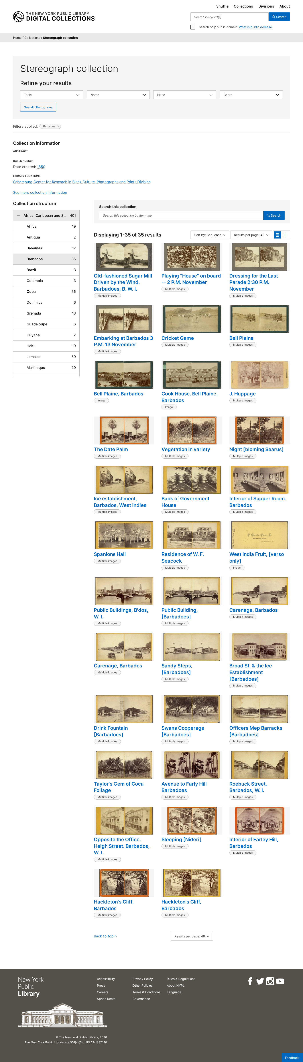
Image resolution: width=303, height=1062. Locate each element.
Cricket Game (177, 338)
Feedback (292, 1058)
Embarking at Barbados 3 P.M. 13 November (123, 341)
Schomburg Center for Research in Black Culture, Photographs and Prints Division (82, 182)
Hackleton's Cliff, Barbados (114, 905)
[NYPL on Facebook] (250, 981)
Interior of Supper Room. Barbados (257, 502)
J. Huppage (242, 394)
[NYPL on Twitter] (260, 981)
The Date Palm (111, 449)
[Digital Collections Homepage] (53, 16)
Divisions (266, 6)
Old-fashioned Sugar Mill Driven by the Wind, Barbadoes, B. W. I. (123, 282)
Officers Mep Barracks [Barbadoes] (255, 731)
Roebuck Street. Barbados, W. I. (248, 787)
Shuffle (222, 6)
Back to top (104, 936)
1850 (41, 166)
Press (101, 985)
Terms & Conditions (146, 992)
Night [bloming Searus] (256, 449)
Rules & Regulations (181, 979)
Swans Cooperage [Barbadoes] (182, 731)
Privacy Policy (142, 979)
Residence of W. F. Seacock (182, 557)
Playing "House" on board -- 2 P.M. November (191, 279)
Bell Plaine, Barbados (118, 394)
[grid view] (277, 235)
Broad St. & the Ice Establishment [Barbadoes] (250, 672)
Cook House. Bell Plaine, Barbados (189, 397)
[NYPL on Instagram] (270, 981)
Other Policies (142, 985)
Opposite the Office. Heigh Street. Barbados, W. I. (122, 846)
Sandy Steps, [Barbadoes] (177, 669)
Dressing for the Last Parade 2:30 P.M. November (253, 282)
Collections (243, 6)
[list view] (285, 235)
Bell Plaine (241, 338)
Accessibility (106, 979)
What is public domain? (255, 27)
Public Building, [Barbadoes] (179, 613)
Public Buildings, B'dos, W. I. (121, 613)
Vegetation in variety (185, 449)
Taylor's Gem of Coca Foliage (119, 787)
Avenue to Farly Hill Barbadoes (184, 787)
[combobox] (229, 16)
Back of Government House (185, 502)
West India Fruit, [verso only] (256, 557)
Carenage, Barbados (253, 610)
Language (174, 992)
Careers (102, 992)
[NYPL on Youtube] (279, 981)
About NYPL (176, 985)
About (284, 6)
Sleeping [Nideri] (181, 839)
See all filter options (38, 107)
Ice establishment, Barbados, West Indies (120, 502)
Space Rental (106, 999)
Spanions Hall (110, 554)
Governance (141, 999)
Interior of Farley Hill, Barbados (253, 843)
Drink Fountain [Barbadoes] (111, 731)
